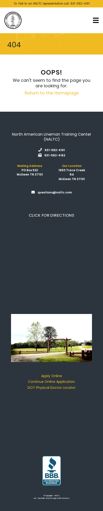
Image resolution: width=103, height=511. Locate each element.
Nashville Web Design (47, 498)
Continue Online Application (51, 381)
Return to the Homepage (52, 93)
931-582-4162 (54, 155)
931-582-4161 (80, 3)
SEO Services (63, 498)
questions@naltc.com (55, 192)
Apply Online (51, 376)
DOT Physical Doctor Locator (51, 387)
